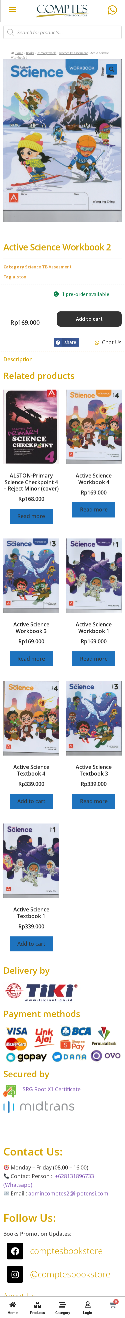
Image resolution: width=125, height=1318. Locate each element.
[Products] (37, 1304)
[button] (13, 10)
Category (62, 1313)
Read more (31, 516)
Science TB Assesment (73, 53)
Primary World (46, 53)
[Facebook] (15, 1251)
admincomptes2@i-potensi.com (68, 1193)
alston (19, 277)
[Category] (62, 1304)
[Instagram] (15, 1274)
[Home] (12, 1304)
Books (30, 53)
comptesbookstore (66, 1251)
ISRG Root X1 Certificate (51, 1089)
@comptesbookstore (70, 1274)
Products (37, 1313)
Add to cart (89, 318)
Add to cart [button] (31, 801)
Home (13, 1313)
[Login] (87, 1304)
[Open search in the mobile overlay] (62, 32)
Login (87, 1313)
